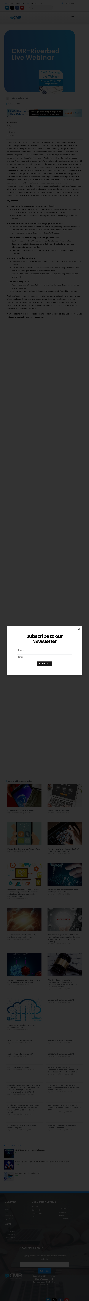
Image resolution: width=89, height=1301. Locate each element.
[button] (78, 629)
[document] (44, 650)
